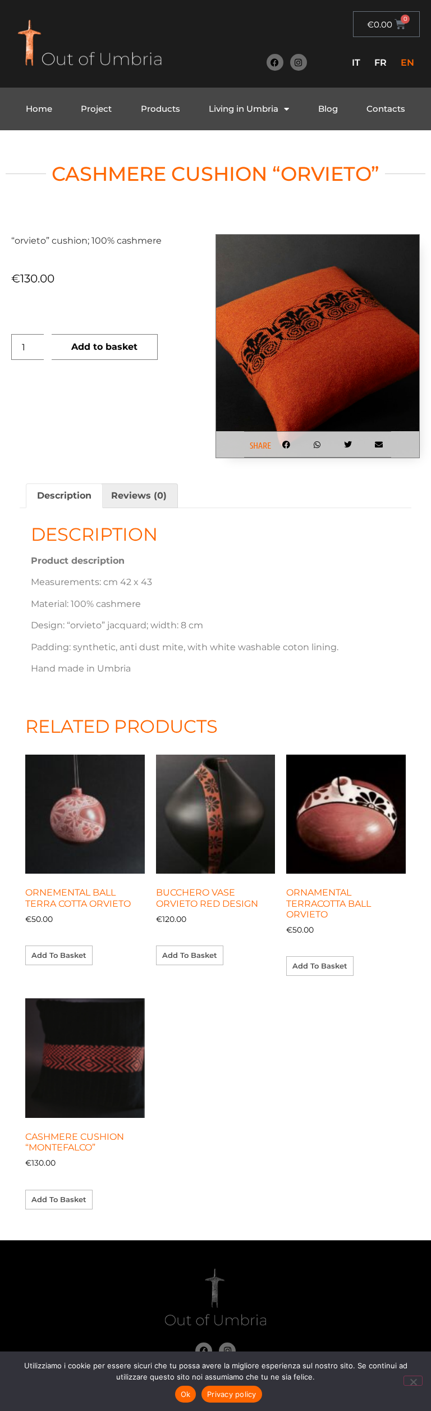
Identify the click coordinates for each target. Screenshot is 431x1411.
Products (160, 108)
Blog (328, 108)
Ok (186, 1394)
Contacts (385, 108)
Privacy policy (231, 1394)
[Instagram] (298, 62)
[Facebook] (275, 62)
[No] (413, 1381)
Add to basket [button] (58, 955)
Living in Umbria (243, 108)
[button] (286, 444)
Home (39, 108)
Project (96, 108)
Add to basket (104, 346)
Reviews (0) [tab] (139, 495)
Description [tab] (64, 495)
